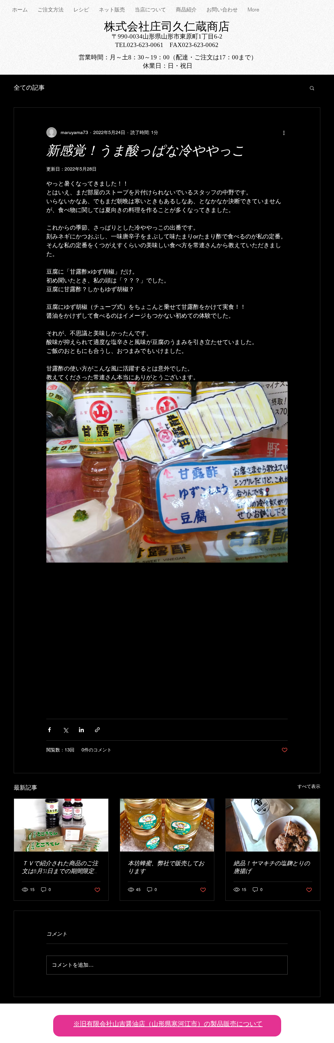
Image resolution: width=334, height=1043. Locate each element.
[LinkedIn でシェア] (81, 730)
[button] (312, 87)
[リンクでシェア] (97, 730)
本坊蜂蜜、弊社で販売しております (166, 868)
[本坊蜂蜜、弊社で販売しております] (167, 825)
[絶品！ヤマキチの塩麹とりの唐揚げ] (273, 825)
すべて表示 (308, 786)
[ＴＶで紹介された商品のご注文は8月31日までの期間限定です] (61, 825)
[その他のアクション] (284, 132)
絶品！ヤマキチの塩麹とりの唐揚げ (272, 868)
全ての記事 (29, 87)
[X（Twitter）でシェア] (65, 730)
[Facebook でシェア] (49, 730)
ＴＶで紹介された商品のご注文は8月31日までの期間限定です (61, 868)
